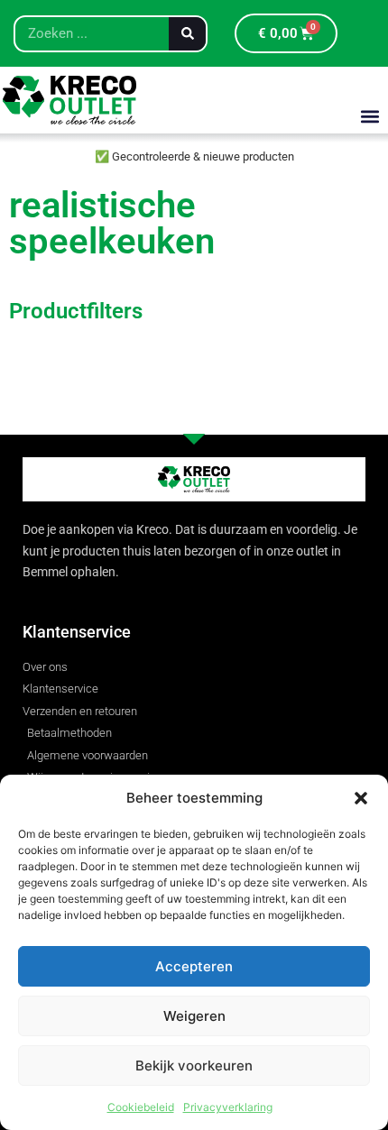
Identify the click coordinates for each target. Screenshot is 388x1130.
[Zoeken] (187, 34)
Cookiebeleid (140, 1107)
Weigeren (194, 1015)
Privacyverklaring (228, 1107)
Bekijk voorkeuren (194, 1065)
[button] (361, 798)
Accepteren (194, 966)
